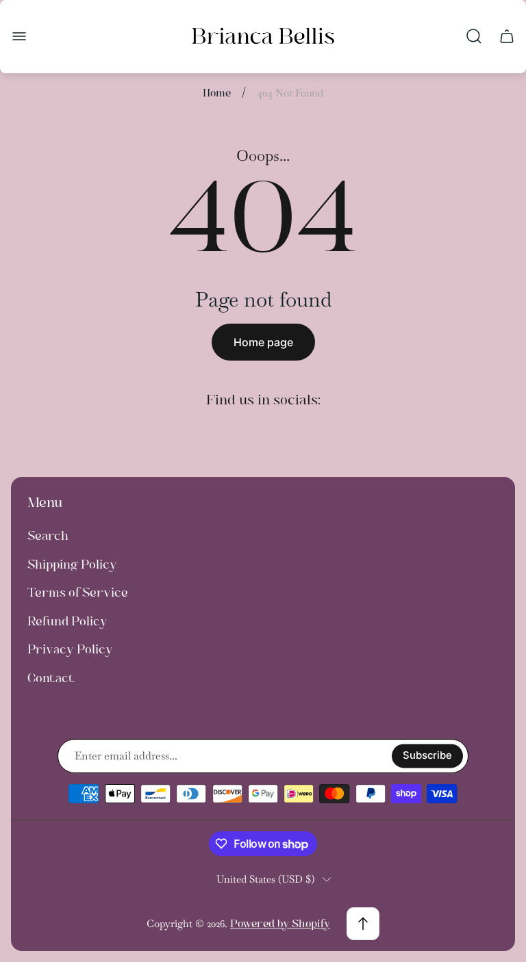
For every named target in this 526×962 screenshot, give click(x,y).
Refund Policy (67, 621)
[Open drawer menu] (19, 36)
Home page (263, 342)
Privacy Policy (70, 649)
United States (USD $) (265, 878)
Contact (51, 678)
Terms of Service (77, 592)
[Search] (474, 36)
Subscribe (427, 755)
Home (217, 92)
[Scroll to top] (363, 923)
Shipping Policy (72, 564)
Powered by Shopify (280, 923)
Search (47, 535)
